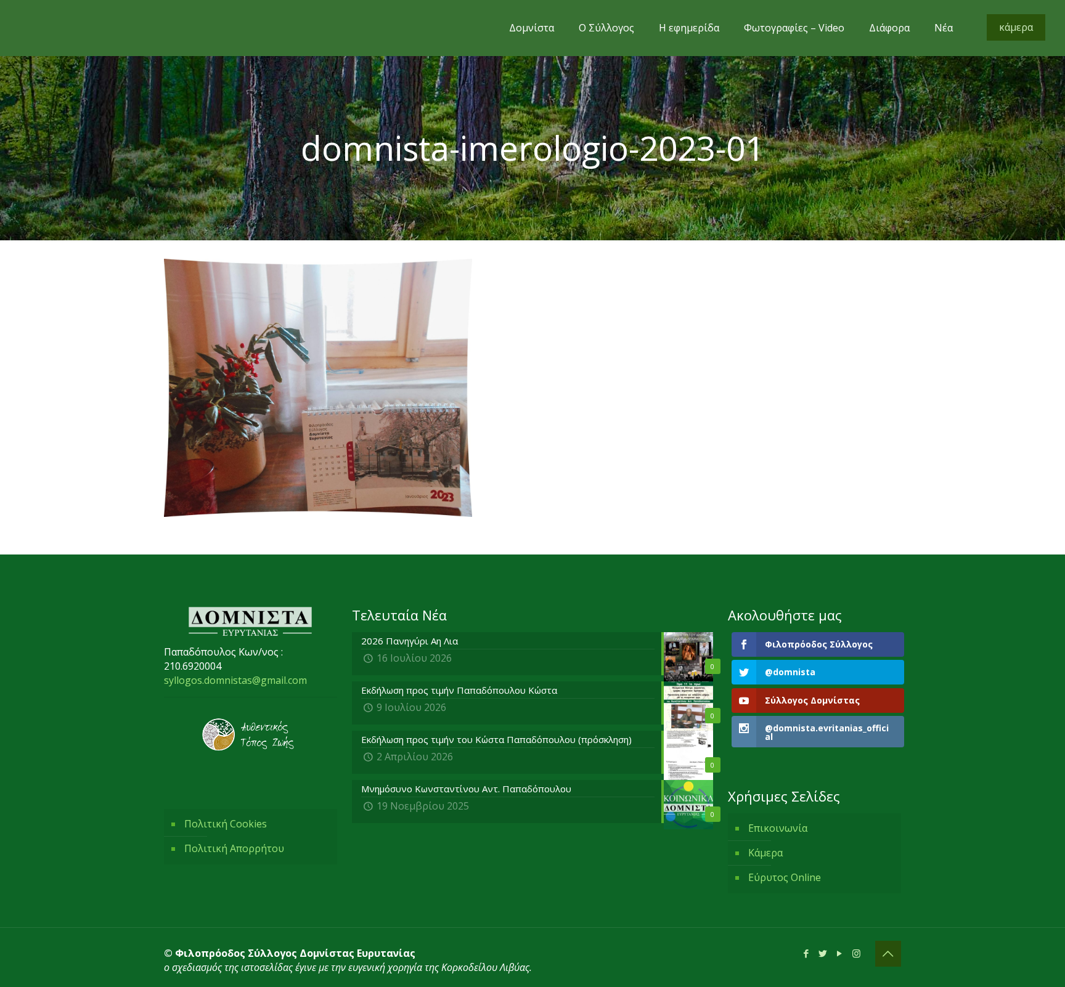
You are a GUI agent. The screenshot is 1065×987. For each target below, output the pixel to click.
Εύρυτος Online (784, 877)
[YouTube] (839, 953)
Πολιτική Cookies (225, 824)
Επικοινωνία (777, 828)
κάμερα (1016, 27)
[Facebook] (806, 953)
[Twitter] (823, 953)
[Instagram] (856, 953)
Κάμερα (765, 852)
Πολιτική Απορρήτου (234, 848)
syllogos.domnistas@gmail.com (235, 680)
